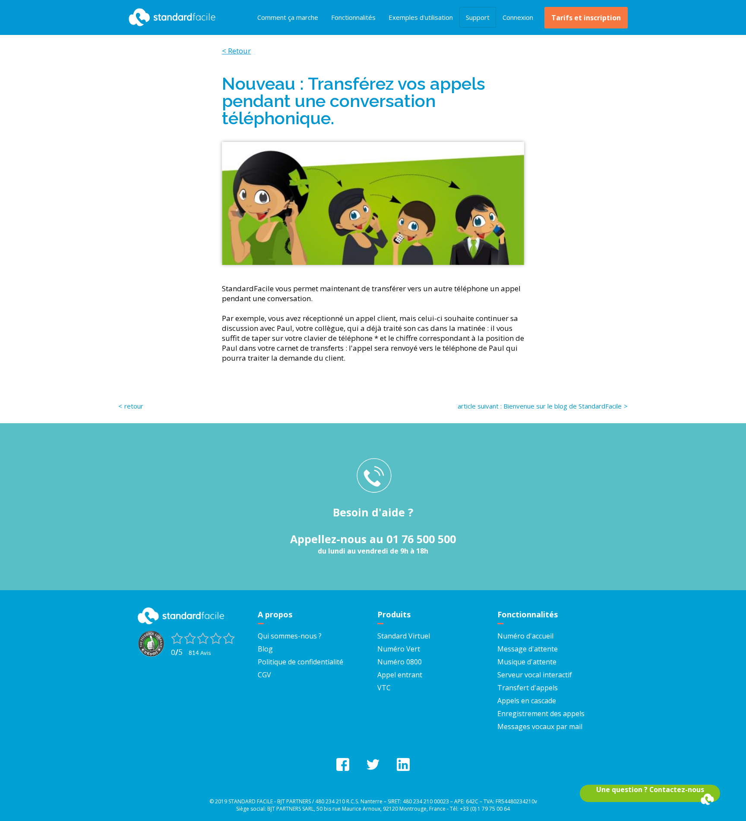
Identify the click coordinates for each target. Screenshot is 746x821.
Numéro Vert (398, 649)
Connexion (518, 17)
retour (133, 406)
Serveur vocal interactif (534, 674)
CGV (264, 674)
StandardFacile (170, 17)
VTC (384, 687)
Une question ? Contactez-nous (650, 789)
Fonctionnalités (353, 17)
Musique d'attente (526, 662)
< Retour (236, 51)
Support (478, 17)
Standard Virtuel (403, 636)
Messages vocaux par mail (539, 726)
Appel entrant (399, 674)
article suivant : (540, 406)
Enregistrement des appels (541, 713)
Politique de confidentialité (300, 662)
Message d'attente (527, 649)
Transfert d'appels (527, 687)
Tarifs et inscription (586, 17)
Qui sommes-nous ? (290, 636)
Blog (265, 649)
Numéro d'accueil (525, 636)
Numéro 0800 (399, 662)
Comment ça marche (287, 17)
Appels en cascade (526, 700)
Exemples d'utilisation (421, 17)
